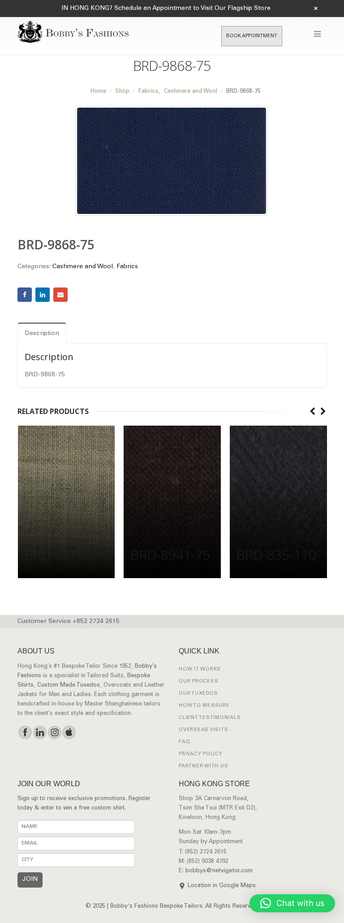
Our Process (198, 681)
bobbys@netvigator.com (219, 871)
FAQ (184, 742)
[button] (292, 903)
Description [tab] (42, 334)
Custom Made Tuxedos (68, 685)
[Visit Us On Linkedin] (39, 732)
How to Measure (204, 705)
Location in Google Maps (222, 886)
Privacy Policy (201, 754)
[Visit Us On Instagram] (54, 732)
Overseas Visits (203, 729)
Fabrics (127, 267)
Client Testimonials (210, 717)
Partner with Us (203, 766)
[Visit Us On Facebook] (24, 732)
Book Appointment (251, 36)
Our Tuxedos (198, 693)
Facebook (24, 294)
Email (60, 294)
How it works (200, 669)
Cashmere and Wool (82, 267)
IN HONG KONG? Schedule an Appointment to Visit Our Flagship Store (166, 8)
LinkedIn (42, 294)
